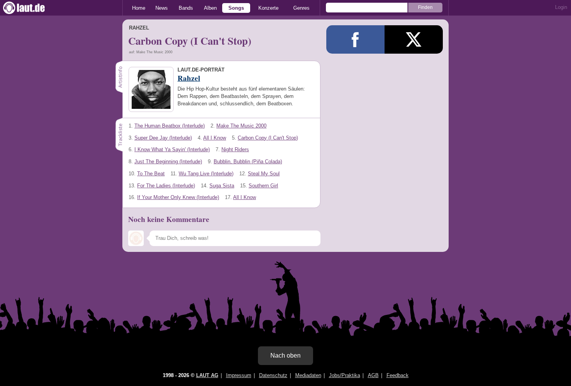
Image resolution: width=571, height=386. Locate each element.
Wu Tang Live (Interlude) (206, 173)
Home (138, 8)
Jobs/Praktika (344, 375)
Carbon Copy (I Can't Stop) (268, 138)
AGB (373, 375)
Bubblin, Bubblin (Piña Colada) (248, 161)
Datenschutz (273, 375)
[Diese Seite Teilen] (355, 39)
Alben (210, 8)
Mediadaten (308, 375)
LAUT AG (207, 375)
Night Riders (235, 149)
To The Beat (151, 173)
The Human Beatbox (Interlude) (169, 126)
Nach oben (285, 355)
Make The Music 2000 (241, 126)
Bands (186, 8)
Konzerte (268, 8)
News (161, 8)
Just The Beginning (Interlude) (168, 161)
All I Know (214, 138)
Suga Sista (221, 186)
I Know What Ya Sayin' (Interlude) (172, 149)
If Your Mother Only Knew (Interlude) (178, 197)
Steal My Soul (264, 173)
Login (561, 7)
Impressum (238, 375)
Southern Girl (263, 186)
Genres (301, 8)
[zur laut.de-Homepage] (31, 8)
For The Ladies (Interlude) (166, 186)
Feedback (397, 375)
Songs (236, 8)
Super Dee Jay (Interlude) (163, 138)
